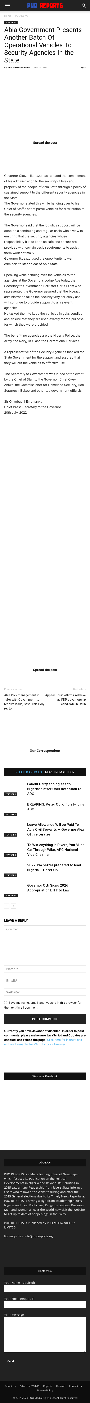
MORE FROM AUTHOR (59, 772)
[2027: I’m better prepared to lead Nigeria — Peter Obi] (14, 870)
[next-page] (13, 906)
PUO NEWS (21, 16)
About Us (10, 1386)
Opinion (60, 1386)
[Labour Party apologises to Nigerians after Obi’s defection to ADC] (14, 789)
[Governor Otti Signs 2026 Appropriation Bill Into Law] (14, 890)
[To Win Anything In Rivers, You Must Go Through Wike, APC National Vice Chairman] (14, 849)
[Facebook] (20, 151)
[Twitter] (37, 151)
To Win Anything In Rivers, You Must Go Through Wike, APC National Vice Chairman (55, 850)
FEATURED (10, 794)
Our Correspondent (19, 67)
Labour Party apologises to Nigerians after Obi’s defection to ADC (54, 789)
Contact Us (75, 1386)
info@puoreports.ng (38, 1236)
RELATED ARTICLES (29, 772)
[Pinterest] (53, 151)
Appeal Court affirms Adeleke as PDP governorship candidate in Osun (65, 699)
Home (7, 16)
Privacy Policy (45, 1390)
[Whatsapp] (69, 151)
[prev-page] (6, 906)
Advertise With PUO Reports (36, 1386)
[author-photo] (45, 744)
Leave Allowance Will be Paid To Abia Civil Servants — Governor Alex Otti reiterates (55, 829)
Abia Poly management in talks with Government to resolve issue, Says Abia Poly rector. (24, 701)
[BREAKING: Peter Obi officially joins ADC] (14, 809)
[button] (7, 5)
